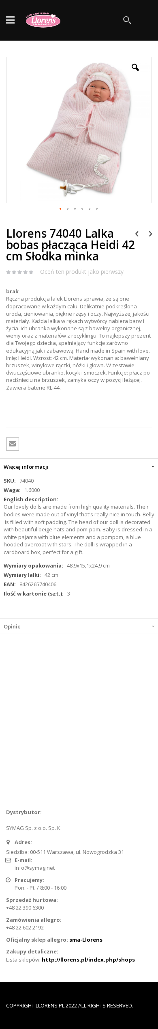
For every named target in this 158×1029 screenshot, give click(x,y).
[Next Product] (150, 233)
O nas (18, 733)
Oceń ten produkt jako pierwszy (82, 271)
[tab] (79, 466)
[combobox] (93, 20)
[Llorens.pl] (45, 20)
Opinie (12, 626)
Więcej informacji (26, 466)
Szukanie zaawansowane (43, 760)
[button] (135, 73)
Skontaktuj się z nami (37, 747)
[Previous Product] (136, 233)
